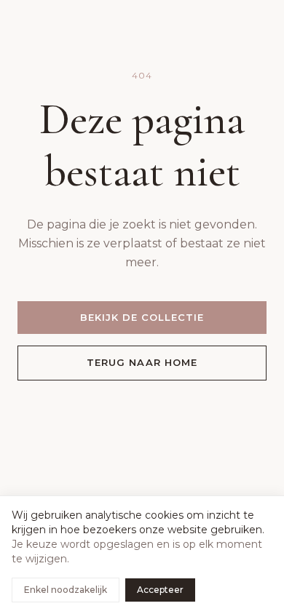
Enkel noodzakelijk (65, 589)
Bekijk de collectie (142, 317)
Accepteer (160, 589)
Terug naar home (142, 362)
